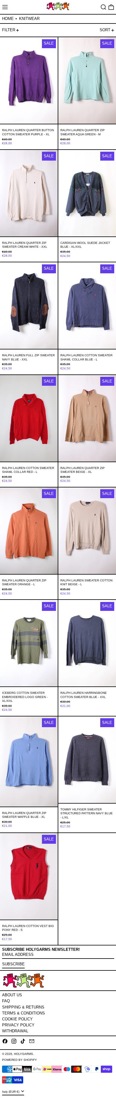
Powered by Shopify (19, 1059)
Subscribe (13, 964)
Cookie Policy (17, 1019)
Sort (105, 30)
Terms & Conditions (23, 1013)
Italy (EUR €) (11, 1091)
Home (8, 18)
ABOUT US (12, 995)
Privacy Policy (18, 1025)
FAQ (6, 1001)
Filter (8, 30)
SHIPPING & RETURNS (23, 1007)
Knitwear (29, 18)
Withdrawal (15, 1031)
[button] (103, 7)
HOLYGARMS (23, 1053)
